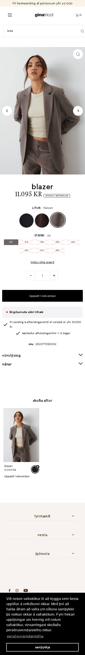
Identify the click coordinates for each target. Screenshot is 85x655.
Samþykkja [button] (42, 647)
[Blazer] (21, 435)
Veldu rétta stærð (42, 262)
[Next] (78, 111)
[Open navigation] (17, 14)
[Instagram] (17, 591)
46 (57, 250)
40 (73, 242)
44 (42, 250)
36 (42, 242)
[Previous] (7, 111)
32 (11, 242)
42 (26, 250)
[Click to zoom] (78, 54)
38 (57, 242)
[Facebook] (9, 591)
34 (26, 242)
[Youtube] (26, 591)
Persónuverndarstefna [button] (25, 636)
